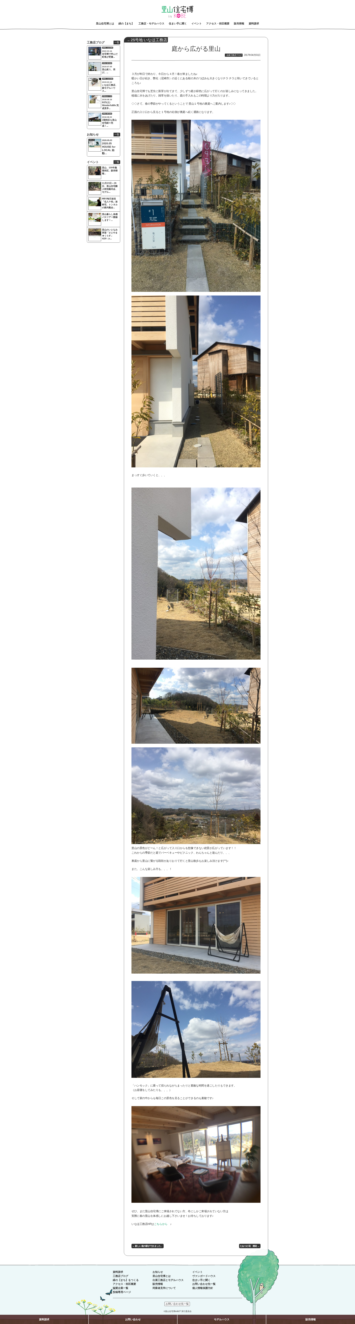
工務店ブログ (120, 1276)
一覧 (116, 42)
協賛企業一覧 (120, 1288)
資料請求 (118, 1272)
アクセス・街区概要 (124, 1284)
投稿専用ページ (122, 1292)
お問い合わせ (133, 1319)
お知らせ (158, 1272)
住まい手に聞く (201, 1280)
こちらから (161, 1223)
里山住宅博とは (162, 1276)
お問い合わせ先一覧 (204, 1284)
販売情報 (158, 1284)
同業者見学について (164, 1288)
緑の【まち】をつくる (126, 1280)
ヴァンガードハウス (204, 1276)
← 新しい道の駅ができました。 (147, 1246)
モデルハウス (221, 1319)
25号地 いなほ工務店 (149, 40)
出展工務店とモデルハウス (168, 1280)
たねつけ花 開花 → (250, 1246)
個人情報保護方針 (202, 1288)
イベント (197, 1272)
